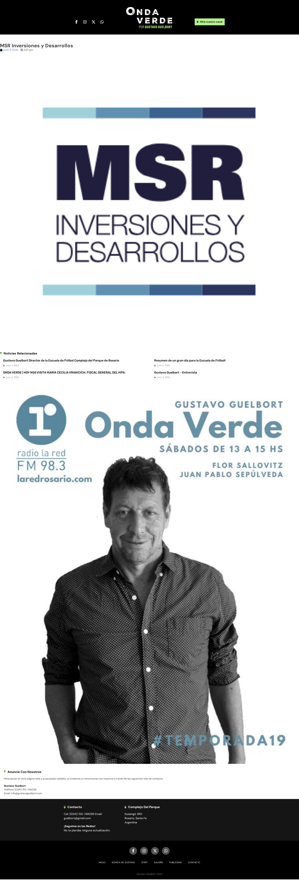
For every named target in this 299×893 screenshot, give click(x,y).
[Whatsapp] (102, 22)
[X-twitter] (93, 22)
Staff (144, 862)
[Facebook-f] (76, 22)
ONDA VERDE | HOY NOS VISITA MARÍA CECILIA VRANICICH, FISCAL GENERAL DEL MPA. (64, 372)
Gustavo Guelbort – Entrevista (175, 372)
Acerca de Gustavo (123, 862)
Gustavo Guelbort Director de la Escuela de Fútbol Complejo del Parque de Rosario (61, 360)
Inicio (102, 862)
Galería (158, 862)
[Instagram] (85, 22)
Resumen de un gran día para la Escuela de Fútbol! (189, 360)
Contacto (194, 862)
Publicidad (175, 862)
